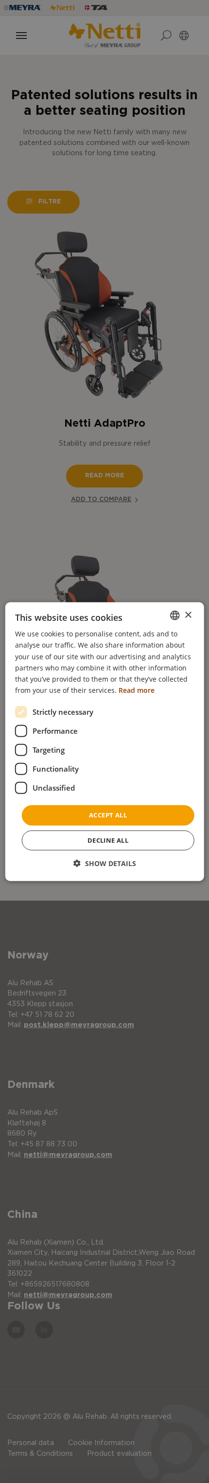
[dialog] (104, 741)
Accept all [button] (108, 815)
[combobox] (174, 615)
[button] (104, 862)
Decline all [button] (107, 839)
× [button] (188, 614)
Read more (137, 690)
